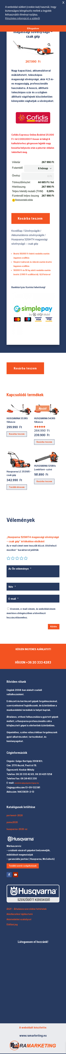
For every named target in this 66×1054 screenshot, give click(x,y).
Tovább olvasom (17, 487)
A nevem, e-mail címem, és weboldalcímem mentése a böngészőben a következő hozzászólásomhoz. (31, 613)
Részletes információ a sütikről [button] (22, 18)
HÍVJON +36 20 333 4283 (33, 662)
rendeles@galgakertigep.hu (27, 783)
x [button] (63, 2)
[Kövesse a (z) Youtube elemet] (15, 874)
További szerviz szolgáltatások (23, 866)
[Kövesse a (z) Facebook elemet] (9, 874)
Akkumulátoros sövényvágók (27, 235)
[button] (49, 45)
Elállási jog (12, 924)
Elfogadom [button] (33, 28)
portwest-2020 (15, 815)
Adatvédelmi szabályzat (19, 919)
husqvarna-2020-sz (17, 829)
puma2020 (12, 822)
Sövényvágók (32, 230)
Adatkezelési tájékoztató (20, 914)
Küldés (53, 626)
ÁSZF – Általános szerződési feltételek (26, 909)
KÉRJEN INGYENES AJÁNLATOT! (33, 649)
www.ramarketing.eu (33, 1035)
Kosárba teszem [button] (17, 434)
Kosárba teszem (30, 218)
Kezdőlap (16, 230)
